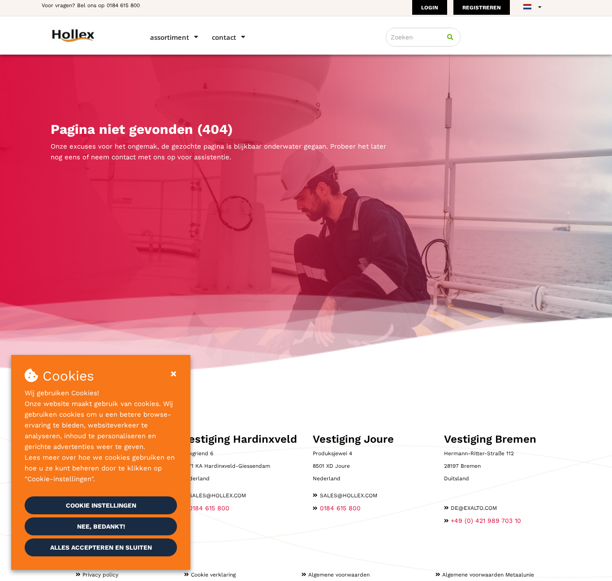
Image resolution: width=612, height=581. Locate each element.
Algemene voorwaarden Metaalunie (488, 575)
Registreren (481, 7)
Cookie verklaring (213, 575)
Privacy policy (100, 575)
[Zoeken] (450, 37)
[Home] (88, 35)
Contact (224, 37)
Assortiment (169, 37)
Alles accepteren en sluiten (101, 547)
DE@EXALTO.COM (474, 508)
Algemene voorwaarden (339, 575)
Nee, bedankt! (101, 526)
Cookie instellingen (101, 505)
